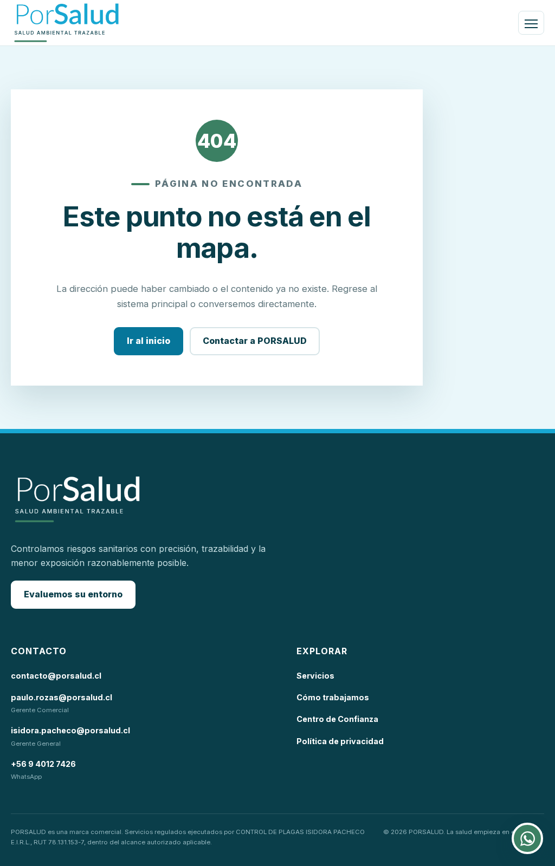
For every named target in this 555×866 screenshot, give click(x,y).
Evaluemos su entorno (73, 594)
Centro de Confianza (337, 719)
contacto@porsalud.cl (56, 675)
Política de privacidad (340, 741)
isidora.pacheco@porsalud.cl (70, 730)
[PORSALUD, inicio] (66, 22)
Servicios (315, 675)
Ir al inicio (148, 340)
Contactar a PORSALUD (255, 340)
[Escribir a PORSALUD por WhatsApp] (527, 838)
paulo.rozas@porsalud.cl (61, 697)
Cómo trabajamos (332, 697)
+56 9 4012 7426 (43, 764)
